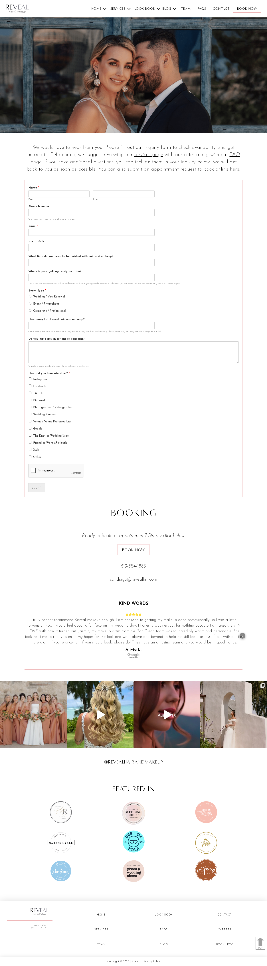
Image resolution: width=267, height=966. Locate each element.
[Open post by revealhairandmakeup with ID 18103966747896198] (100, 714)
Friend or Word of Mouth (50, 443)
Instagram (40, 379)
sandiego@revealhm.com (133, 579)
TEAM (186, 8)
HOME (101, 915)
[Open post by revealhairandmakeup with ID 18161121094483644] (33, 714)
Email (33, 226)
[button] (100, 9)
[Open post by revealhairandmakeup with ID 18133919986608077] (167, 714)
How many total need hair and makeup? (56, 319)
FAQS (202, 8)
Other (37, 457)
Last (95, 199)
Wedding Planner (44, 414)
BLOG (164, 944)
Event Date (36, 241)
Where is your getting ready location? (54, 271)
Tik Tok (38, 393)
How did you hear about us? (49, 373)
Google (37, 428)
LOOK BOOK (164, 915)
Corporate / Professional (49, 310)
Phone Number (38, 206)
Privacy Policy (151, 961)
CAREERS (224, 929)
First (30, 199)
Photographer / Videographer (52, 407)
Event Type (37, 290)
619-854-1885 (133, 566)
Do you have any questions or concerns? (56, 338)
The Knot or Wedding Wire (51, 435)
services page (148, 154)
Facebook (39, 386)
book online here (221, 169)
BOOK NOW (224, 944)
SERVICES (101, 929)
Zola (36, 450)
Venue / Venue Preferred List (52, 421)
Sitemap (136, 961)
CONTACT (221, 8)
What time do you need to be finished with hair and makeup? (71, 256)
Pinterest (39, 400)
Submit (36, 487)
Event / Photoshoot (46, 303)
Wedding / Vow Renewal (49, 296)
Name (33, 187)
